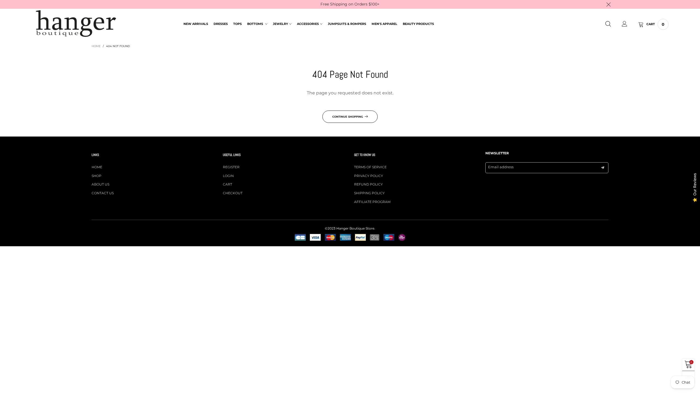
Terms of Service (370, 167)
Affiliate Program (372, 202)
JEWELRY (280, 24)
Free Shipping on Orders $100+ (350, 4)
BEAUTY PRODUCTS (418, 24)
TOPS (237, 24)
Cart (227, 184)
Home (97, 167)
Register (231, 167)
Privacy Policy (368, 176)
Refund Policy (368, 184)
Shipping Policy (369, 193)
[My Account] (624, 24)
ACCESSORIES (308, 24)
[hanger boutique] (76, 23)
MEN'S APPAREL (384, 24)
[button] (602, 167)
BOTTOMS (255, 24)
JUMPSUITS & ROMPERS (347, 24)
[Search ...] (608, 24)
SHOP (96, 176)
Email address (501, 167)
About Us (100, 184)
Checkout (233, 193)
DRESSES (221, 24)
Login (228, 176)
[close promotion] (608, 4)
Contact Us (103, 193)
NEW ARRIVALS (195, 24)
